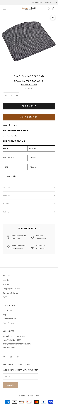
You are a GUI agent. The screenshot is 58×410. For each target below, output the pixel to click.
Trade (55, 2)
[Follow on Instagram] (11, 356)
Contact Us (47, 2)
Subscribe (10, 385)
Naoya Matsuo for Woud (29, 81)
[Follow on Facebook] (4, 356)
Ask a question (29, 117)
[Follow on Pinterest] (18, 356)
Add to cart (29, 106)
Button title (11, 176)
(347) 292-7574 (37, 2)
